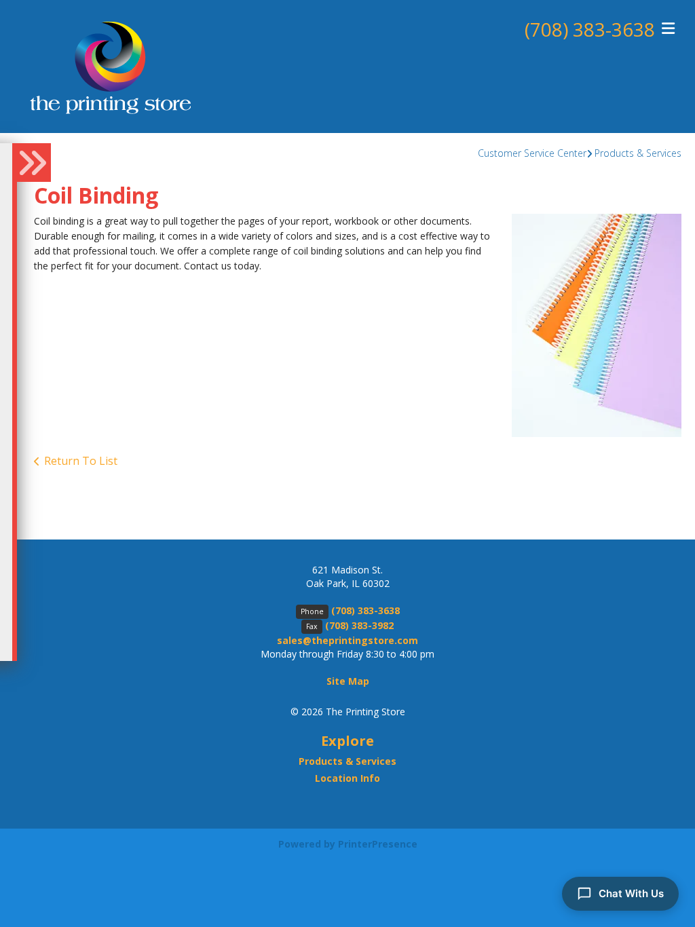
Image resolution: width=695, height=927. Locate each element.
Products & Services (638, 153)
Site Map (347, 681)
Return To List (80, 460)
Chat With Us (631, 893)
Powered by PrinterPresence (347, 843)
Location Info (347, 778)
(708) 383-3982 (359, 625)
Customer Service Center (532, 153)
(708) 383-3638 (590, 29)
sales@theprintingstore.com (347, 640)
